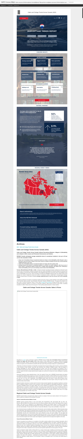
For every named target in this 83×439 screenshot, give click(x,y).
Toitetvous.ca (16, 5)
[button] (27, 247)
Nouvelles (11, 5)
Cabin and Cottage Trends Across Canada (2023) (42, 12)
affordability (49, 282)
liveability (43, 282)
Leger (24, 359)
